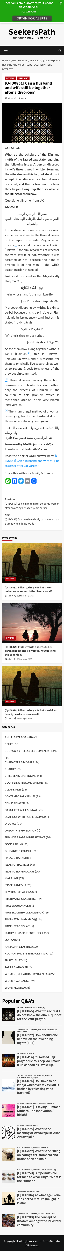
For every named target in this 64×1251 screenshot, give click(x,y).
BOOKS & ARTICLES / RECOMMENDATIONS (31, 750)
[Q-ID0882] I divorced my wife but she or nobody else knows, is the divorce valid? (28, 589)
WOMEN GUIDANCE (17, 980)
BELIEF (9, 744)
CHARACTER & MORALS (19, 762)
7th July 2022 (23, 98)
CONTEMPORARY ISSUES (20, 796)
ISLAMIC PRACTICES (17, 864)
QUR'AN (10, 939)
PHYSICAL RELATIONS (18, 891)
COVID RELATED (15, 803)
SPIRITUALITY (13, 960)
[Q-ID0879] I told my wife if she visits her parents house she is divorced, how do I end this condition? (30, 651)
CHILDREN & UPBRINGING (21, 775)
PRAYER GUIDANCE (17, 905)
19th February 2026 (25, 595)
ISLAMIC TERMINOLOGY (19, 871)
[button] (60, 50)
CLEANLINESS (13, 789)
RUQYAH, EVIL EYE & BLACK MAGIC (26, 953)
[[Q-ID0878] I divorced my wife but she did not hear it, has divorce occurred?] (32, 686)
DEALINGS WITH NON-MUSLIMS (24, 816)
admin (10, 98)
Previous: (32, 503)
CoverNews (50, 1240)
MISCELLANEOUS (15, 885)
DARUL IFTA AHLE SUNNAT (21, 810)
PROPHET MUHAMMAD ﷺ (21, 919)
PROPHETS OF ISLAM (17, 926)
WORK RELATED (15, 987)
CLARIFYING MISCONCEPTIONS (24, 782)
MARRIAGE (23, 78)
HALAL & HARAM (15, 857)
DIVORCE (10, 78)
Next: (32, 519)
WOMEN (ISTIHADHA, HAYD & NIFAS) (27, 973)
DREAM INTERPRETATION (20, 830)
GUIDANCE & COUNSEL (19, 851)
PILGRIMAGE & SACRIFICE (20, 898)
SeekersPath (32, 32)
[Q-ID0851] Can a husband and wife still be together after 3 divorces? (32, 461)
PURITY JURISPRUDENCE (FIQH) (24, 932)
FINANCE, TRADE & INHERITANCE (25, 837)
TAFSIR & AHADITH (16, 967)
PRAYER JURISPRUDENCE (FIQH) (24, 912)
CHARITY (10, 769)
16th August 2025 (24, 659)
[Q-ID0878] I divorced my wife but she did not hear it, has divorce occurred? (31, 712)
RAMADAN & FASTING (18, 946)
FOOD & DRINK (14, 844)
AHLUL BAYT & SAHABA (19, 737)
